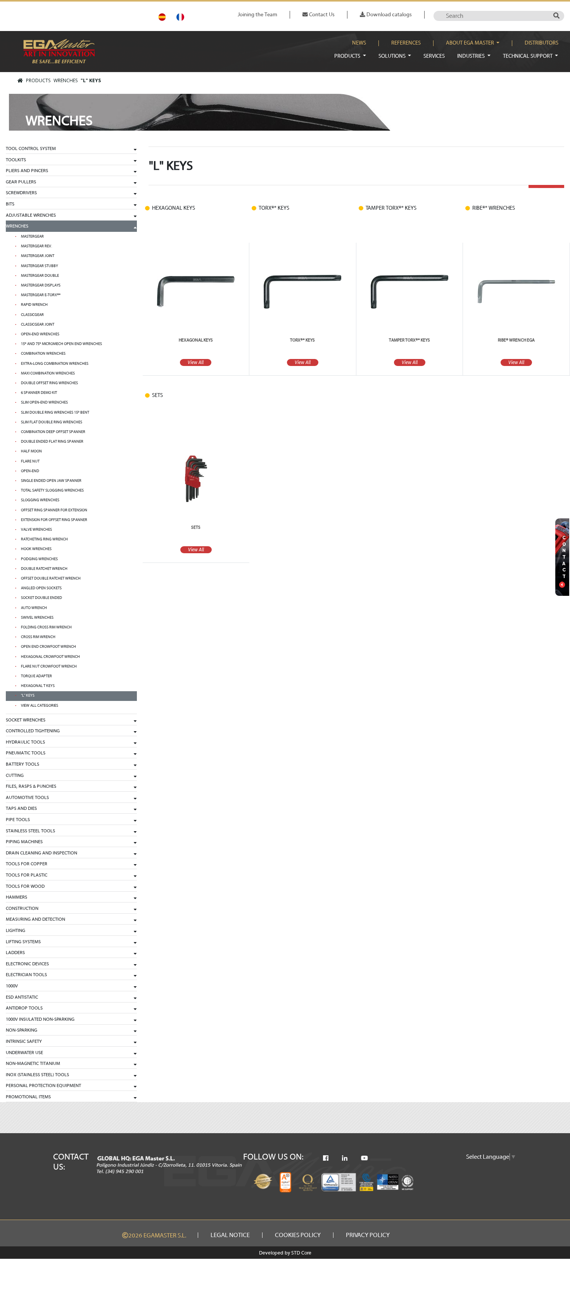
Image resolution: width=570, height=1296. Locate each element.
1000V (12, 986)
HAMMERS (16, 897)
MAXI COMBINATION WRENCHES (48, 373)
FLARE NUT (30, 461)
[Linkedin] (344, 1158)
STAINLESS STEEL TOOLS (30, 831)
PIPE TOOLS (18, 819)
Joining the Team (257, 14)
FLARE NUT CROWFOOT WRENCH (49, 666)
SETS (195, 527)
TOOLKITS (16, 159)
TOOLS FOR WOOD (25, 886)
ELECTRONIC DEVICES (27, 963)
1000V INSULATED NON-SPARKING (40, 1019)
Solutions (392, 56)
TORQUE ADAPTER (36, 676)
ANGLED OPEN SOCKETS (41, 588)
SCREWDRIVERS (21, 192)
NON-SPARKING (21, 1030)
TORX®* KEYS (302, 340)
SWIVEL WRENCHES (37, 617)
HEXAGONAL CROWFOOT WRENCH (50, 656)
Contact (564, 557)
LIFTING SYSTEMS (23, 941)
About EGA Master (470, 43)
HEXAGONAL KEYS (196, 340)
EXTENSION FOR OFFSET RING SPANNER (54, 520)
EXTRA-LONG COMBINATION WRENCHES (54, 363)
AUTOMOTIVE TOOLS (27, 797)
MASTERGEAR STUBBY (39, 266)
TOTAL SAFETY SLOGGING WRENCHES (52, 490)
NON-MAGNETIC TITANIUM (33, 1063)
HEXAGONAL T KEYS (38, 685)
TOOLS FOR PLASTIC (26, 875)
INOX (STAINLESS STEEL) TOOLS (37, 1074)
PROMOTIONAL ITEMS (28, 1096)
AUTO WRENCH (34, 608)
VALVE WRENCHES (36, 529)
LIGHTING (15, 930)
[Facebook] (325, 1158)
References (406, 43)
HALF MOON (31, 451)
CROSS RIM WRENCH (38, 637)
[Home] (20, 80)
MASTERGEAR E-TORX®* (40, 295)
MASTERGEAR (32, 236)
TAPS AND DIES (21, 808)
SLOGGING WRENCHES (40, 500)
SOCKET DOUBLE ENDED (41, 597)
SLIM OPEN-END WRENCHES (44, 402)
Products (347, 56)
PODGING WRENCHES (39, 559)
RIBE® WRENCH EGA (516, 340)
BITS (10, 204)
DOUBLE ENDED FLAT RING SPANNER (52, 441)
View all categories (39, 705)
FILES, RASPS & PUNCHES (31, 786)
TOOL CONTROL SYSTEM (31, 148)
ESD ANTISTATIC (22, 997)
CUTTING (15, 775)
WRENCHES (66, 80)
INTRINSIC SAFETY (24, 1041)
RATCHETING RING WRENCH (44, 539)
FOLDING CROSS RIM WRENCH (46, 627)
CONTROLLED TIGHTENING (33, 730)
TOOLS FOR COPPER (26, 863)
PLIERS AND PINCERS (27, 170)
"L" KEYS (91, 80)
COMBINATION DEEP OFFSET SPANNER (53, 432)
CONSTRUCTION (22, 908)
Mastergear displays (40, 285)
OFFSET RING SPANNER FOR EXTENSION (54, 510)
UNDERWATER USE (24, 1052)
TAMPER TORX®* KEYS (409, 340)
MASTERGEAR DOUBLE (40, 275)
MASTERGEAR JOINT (37, 256)
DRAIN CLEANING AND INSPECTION (41, 853)
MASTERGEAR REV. (36, 246)
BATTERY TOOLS (22, 764)
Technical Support (528, 56)
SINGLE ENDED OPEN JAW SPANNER (51, 480)
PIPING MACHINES (24, 841)
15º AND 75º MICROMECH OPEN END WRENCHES (61, 344)
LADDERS (15, 952)
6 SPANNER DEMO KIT (39, 392)
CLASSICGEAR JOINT (37, 324)
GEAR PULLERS (21, 182)
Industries (471, 56)
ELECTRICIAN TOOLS (26, 974)
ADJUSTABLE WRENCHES (31, 215)
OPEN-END (30, 471)
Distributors (541, 43)
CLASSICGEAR (32, 314)
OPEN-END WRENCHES (40, 334)
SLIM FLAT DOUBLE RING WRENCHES (51, 422)
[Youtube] (364, 1158)
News (359, 43)
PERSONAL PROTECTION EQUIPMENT (43, 1085)
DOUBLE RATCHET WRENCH (44, 568)
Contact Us (321, 14)
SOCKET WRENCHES (25, 720)
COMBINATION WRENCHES (43, 353)
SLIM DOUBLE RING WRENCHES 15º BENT (55, 412)
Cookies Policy (298, 1235)
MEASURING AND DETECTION (35, 919)
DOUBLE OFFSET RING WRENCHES (49, 383)
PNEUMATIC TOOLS (25, 753)
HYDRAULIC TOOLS (25, 742)
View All (410, 362)
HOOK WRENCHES (36, 549)
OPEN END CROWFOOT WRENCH (48, 646)
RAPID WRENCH (34, 304)
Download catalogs (388, 14)
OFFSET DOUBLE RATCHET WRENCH (51, 578)
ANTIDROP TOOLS (24, 1008)
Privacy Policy (368, 1235)
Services (434, 56)
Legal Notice (230, 1235)
